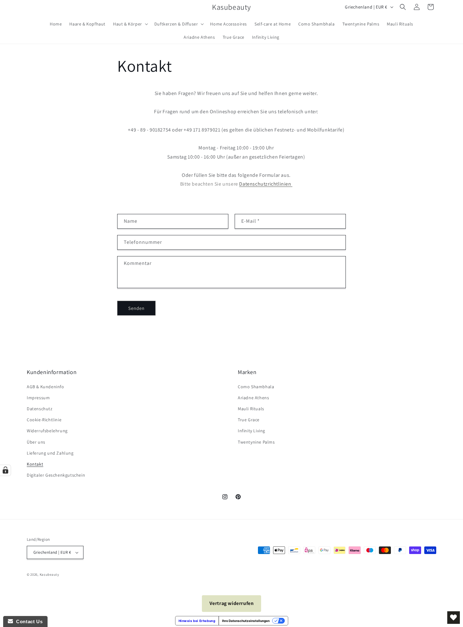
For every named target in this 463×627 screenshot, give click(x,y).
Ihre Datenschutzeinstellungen (246, 621)
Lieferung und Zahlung (50, 453)
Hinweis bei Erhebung (197, 621)
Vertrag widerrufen (231, 603)
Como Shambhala (256, 386)
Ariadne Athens (253, 397)
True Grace (249, 420)
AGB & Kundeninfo (45, 386)
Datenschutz (40, 408)
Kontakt (35, 464)
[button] (130, 24)
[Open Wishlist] (453, 617)
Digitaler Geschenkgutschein (56, 475)
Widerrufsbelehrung (47, 431)
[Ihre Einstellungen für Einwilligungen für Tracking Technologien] (5, 470)
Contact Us (28, 621)
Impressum (38, 397)
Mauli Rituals (251, 408)
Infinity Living (251, 431)
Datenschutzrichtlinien (265, 184)
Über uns (36, 442)
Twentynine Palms (256, 442)
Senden (136, 308)
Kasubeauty (49, 574)
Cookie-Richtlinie (44, 420)
